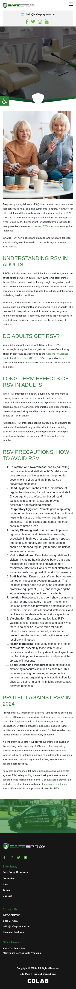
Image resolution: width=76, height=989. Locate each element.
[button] (4, 101)
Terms (6, 890)
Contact (7, 895)
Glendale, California (13, 932)
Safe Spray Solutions (15, 872)
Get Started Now (27, 818)
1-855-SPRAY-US (12, 915)
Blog (5, 884)
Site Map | (26, 974)
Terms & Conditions (44, 974)
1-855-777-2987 (10, 921)
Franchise (9, 878)
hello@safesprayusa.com (40, 14)
